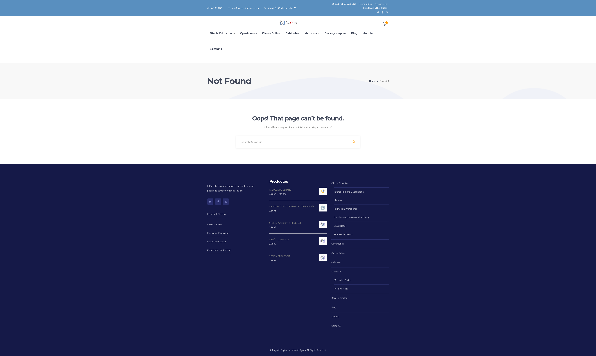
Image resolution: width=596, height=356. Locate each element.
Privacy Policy (381, 3)
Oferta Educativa (339, 183)
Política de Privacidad (217, 232)
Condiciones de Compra (219, 250)
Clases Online (338, 252)
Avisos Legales (214, 224)
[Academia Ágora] (289, 22)
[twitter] (210, 201)
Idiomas (338, 200)
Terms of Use (365, 3)
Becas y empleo (339, 297)
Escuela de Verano (216, 214)
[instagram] (226, 201)
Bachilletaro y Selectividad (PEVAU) (351, 217)
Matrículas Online (342, 280)
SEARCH (354, 142)
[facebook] (218, 201)
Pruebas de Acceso (343, 234)
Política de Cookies (216, 241)
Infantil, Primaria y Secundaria (349, 191)
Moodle (335, 316)
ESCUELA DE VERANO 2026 (344, 3)
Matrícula (336, 271)
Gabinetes (336, 262)
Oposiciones (337, 243)
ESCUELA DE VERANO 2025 (375, 8)
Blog (333, 307)
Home (372, 81)
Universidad (339, 225)
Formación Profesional (345, 208)
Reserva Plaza (341, 288)
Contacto (336, 325)
